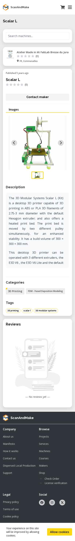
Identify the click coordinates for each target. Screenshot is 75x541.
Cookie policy (11, 516)
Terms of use (11, 509)
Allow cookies (59, 532)
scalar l (27, 310)
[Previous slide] (14, 143)
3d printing (13, 310)
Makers (43, 465)
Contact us (9, 458)
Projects (44, 436)
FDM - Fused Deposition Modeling (45, 291)
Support (7, 473)
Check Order (52, 478)
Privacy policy (11, 502)
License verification (56, 483)
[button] (37, 175)
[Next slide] (61, 143)
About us (8, 436)
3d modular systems (45, 310)
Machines (44, 451)
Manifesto (9, 444)
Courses (44, 458)
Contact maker (37, 97)
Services (44, 444)
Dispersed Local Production (19, 465)
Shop (42, 473)
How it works (10, 451)
